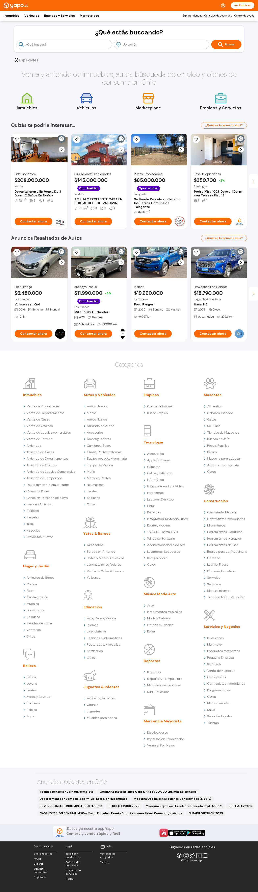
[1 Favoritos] (136, 139)
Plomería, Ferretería (221, 571)
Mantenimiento (218, 591)
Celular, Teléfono (159, 473)
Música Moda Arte (160, 594)
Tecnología (153, 442)
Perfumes (33, 703)
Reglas (70, 879)
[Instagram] (186, 855)
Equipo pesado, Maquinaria (107, 458)
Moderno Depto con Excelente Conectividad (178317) (184, 806)
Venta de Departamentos (45, 413)
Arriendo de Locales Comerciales (51, 471)
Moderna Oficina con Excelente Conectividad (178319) (172, 799)
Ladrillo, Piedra (217, 564)
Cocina (32, 584)
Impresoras (155, 493)
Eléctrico (213, 558)
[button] (61, 150)
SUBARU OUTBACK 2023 (205, 813)
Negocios (33, 530)
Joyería (32, 683)
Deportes (152, 660)
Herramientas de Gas (222, 545)
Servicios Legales (219, 716)
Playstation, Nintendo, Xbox (167, 519)
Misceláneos (216, 525)
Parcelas (33, 517)
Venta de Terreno (40, 439)
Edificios (33, 511)
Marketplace (89, 16)
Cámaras (153, 467)
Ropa (30, 716)
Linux (151, 506)
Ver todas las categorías (107, 855)
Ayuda (37, 858)
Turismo (213, 723)
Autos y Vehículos (99, 395)
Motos (92, 413)
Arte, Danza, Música (101, 618)
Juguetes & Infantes (101, 686)
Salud (211, 710)
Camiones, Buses (99, 445)
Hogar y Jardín (36, 566)
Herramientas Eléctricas (224, 532)
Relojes (32, 710)
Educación (92, 607)
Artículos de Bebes (40, 577)
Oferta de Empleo (160, 406)
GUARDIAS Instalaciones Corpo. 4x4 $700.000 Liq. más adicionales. (148, 791)
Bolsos (31, 677)
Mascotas (213, 395)
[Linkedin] (199, 855)
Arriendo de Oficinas (42, 465)
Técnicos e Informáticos (104, 638)
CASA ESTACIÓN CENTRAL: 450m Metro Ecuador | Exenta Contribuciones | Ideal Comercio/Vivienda (111, 813)
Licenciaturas (97, 631)
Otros (31, 636)
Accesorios (95, 432)
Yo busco (94, 577)
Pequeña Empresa (220, 657)
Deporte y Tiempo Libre (164, 679)
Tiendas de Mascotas (223, 432)
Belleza (29, 665)
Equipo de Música (100, 465)
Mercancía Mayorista (163, 721)
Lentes (32, 690)
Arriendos (34, 445)
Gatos (211, 419)
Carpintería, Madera (221, 512)
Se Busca (93, 498)
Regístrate (40, 877)
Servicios (213, 577)
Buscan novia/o (218, 439)
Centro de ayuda (244, 15)
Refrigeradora (157, 558)
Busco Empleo (157, 413)
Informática (155, 480)
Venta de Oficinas (40, 426)
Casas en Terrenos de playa (47, 498)
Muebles (33, 604)
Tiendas (104, 862)
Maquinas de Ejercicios (164, 685)
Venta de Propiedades (43, 406)
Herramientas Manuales (224, 538)
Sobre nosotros (43, 853)
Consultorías (216, 677)
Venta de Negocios (221, 671)
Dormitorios (35, 610)
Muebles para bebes (102, 718)
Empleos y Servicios (59, 16)
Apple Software (158, 460)
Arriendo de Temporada (44, 478)
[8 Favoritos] (17, 139)
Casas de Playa (38, 491)
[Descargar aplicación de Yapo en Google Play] (196, 833)
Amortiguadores (99, 439)
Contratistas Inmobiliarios (226, 519)
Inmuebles (11, 16)
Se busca (33, 617)
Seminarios (95, 651)
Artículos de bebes (101, 698)
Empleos (151, 395)
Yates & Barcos (96, 533)
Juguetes (94, 711)
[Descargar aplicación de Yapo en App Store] (177, 833)
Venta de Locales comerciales (49, 432)
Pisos (30, 591)
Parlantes (154, 512)
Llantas (92, 491)
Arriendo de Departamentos (48, 458)
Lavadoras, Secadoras (163, 551)
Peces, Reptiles (218, 445)
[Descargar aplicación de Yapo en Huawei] (163, 832)
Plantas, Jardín (37, 597)
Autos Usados (97, 406)
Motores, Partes (99, 478)
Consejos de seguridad (218, 15)
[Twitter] (192, 855)
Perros (212, 452)
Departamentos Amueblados (48, 485)
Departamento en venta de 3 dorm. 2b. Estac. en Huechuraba (83, 799)
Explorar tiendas (192, 15)
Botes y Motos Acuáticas (105, 558)
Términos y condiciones (73, 855)
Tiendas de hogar (39, 623)
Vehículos (31, 16)
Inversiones (215, 638)
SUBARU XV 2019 (240, 806)
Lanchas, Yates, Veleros (104, 564)
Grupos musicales (160, 625)
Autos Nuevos (97, 419)
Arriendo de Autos (100, 426)
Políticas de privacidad (72, 864)
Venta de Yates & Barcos (105, 571)
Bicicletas (154, 672)
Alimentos (214, 406)
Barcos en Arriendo (101, 551)
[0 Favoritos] (76, 139)
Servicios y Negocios (222, 626)
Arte (150, 605)
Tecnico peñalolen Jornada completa (66, 791)
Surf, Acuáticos (158, 692)
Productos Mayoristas (223, 651)
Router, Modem (158, 525)
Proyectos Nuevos (40, 537)
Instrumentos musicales (164, 612)
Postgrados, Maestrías (103, 644)
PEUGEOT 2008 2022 (124, 806)
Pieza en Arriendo (39, 504)
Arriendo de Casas (40, 452)
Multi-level (214, 644)
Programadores (218, 690)
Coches (92, 705)
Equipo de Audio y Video (165, 486)
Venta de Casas (38, 419)
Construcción (216, 500)
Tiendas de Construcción (225, 597)
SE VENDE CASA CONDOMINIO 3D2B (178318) (71, 806)
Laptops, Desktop (160, 499)
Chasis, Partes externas (104, 452)
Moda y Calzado (39, 697)
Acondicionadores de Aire (166, 545)
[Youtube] (205, 855)
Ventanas (34, 630)
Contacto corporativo (41, 870)
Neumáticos (95, 485)
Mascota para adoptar (224, 458)
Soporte (38, 863)
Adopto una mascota (223, 465)
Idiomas (92, 625)
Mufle (91, 471)
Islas (30, 524)
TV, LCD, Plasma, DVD (162, 532)
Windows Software (161, 538)
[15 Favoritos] (196, 139)
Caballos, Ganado (220, 413)
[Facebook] (179, 855)
